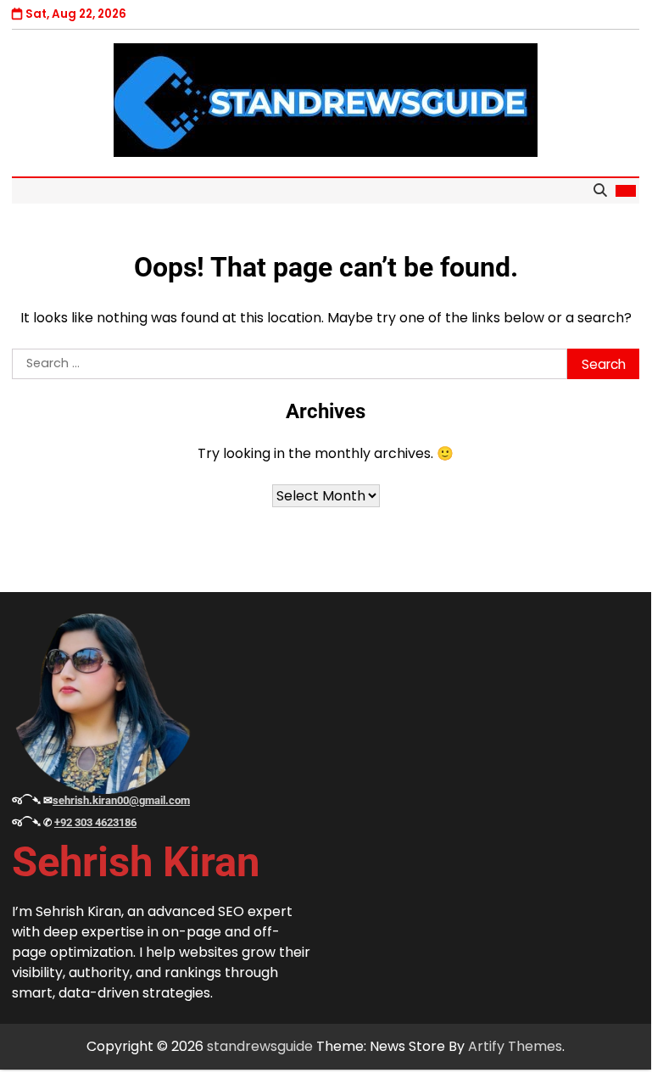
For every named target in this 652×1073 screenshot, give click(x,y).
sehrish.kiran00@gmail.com (121, 800)
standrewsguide (260, 1046)
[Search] (599, 191)
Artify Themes (515, 1046)
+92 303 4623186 (95, 822)
